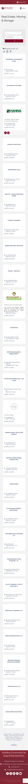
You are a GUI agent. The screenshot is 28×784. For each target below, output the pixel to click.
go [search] (14, 41)
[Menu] (21, 2)
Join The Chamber (17, 740)
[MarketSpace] (8, 133)
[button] (3, 48)
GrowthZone (18, 781)
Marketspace (16, 737)
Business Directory (8, 734)
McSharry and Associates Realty (13, 305)
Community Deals (13, 735)
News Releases (16, 734)
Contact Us (12, 738)
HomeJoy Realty (8, 415)
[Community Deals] (5, 133)
